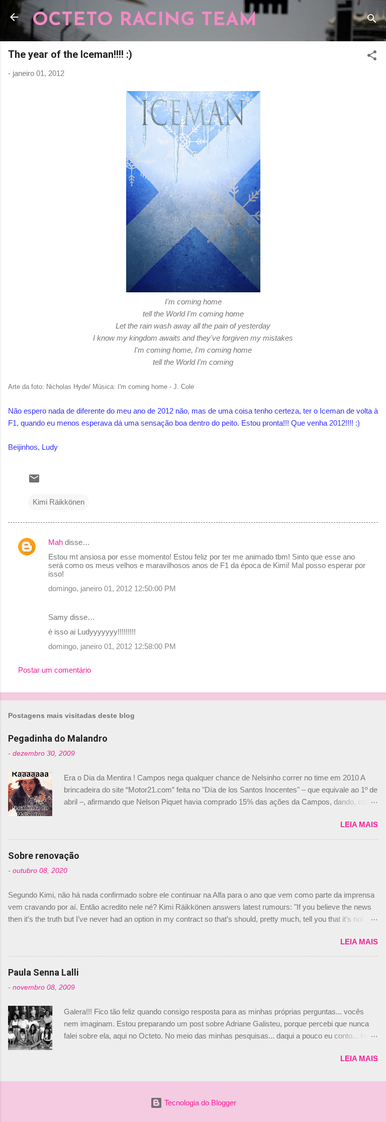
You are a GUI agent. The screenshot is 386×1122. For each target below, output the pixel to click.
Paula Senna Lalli (43, 972)
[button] (372, 57)
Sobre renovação (43, 855)
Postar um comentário (54, 670)
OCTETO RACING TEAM (144, 20)
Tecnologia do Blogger (199, 1102)
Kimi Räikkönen (58, 502)
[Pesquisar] (372, 20)
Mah (55, 542)
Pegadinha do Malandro (58, 738)
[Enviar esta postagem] (34, 481)
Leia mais (359, 824)
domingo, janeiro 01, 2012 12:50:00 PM (112, 588)
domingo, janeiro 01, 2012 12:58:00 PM (112, 646)
